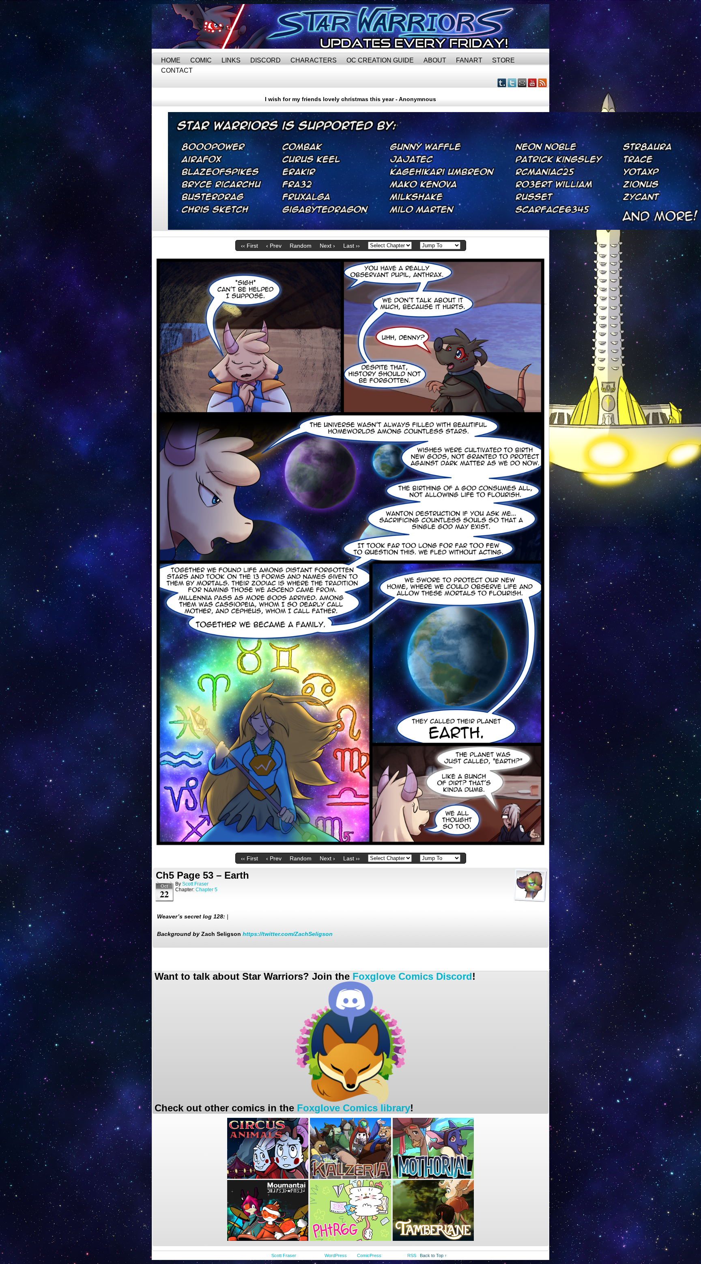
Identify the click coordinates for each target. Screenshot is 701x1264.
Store (503, 60)
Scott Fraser (195, 884)
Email (522, 83)
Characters (313, 60)
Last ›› (351, 245)
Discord (265, 60)
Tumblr (502, 83)
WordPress (336, 1255)
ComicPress (369, 1255)
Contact (177, 70)
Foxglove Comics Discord (412, 976)
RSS (543, 83)
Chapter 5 (206, 889)
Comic (201, 60)
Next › (327, 245)
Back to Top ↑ (433, 1255)
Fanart (469, 60)
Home (171, 60)
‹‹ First (249, 245)
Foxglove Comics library (353, 1107)
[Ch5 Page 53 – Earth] (350, 847)
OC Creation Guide (380, 60)
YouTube (532, 83)
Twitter (512, 83)
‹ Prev (274, 245)
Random (301, 245)
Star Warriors (350, 26)
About (435, 60)
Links (231, 60)
